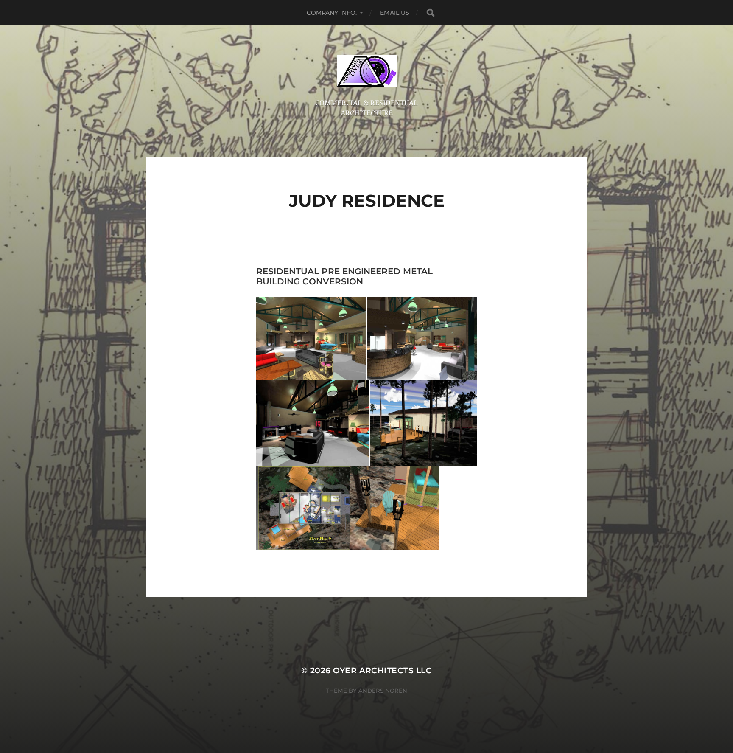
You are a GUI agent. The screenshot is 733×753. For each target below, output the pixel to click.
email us (394, 13)
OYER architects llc (382, 670)
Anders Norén (382, 690)
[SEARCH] (430, 13)
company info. (332, 13)
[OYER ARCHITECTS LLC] (367, 71)
